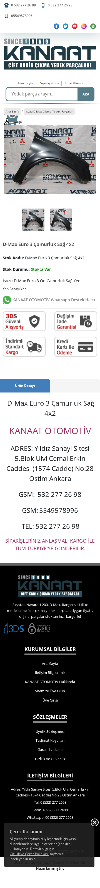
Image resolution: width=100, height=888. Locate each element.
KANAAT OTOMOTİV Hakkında (50, 681)
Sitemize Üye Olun (50, 690)
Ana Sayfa (25, 83)
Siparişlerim (49, 83)
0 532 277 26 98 (23, 5)
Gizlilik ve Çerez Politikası (29, 853)
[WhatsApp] (93, 26)
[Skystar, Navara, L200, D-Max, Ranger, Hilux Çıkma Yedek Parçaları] (50, 54)
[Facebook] (56, 26)
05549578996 (21, 15)
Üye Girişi (50, 700)
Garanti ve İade (50, 749)
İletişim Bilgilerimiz (50, 672)
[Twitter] (65, 26)
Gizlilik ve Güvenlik (50, 758)
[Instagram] (84, 26)
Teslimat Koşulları (50, 740)
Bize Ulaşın (74, 83)
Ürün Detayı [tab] (25, 385)
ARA (85, 94)
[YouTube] (75, 26)
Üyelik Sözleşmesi (50, 731)
